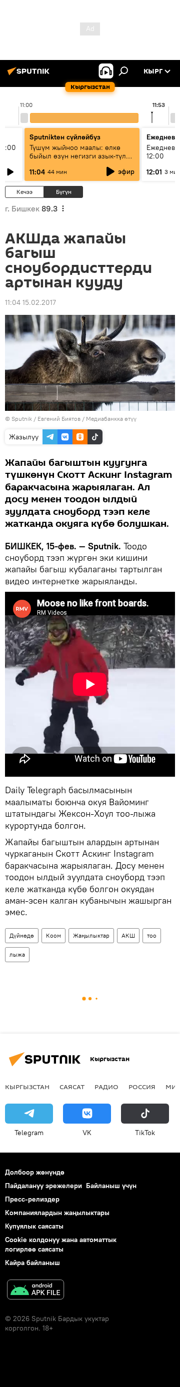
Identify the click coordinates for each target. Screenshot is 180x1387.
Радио (106, 1086)
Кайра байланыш (32, 1262)
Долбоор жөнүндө (34, 1172)
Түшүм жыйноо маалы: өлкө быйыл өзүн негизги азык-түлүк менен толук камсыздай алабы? (82, 156)
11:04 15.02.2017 (30, 302)
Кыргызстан (27, 1086)
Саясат (72, 1086)
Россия (142, 1086)
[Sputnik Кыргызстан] (30, 74)
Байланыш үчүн (111, 1185)
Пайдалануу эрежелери (43, 1185)
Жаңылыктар (91, 935)
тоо (151, 935)
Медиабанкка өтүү (111, 418)
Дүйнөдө (22, 935)
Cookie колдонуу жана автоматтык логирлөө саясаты (60, 1244)
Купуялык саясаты (34, 1226)
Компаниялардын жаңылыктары (57, 1212)
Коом (53, 935)
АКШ (128, 935)
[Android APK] (36, 1291)
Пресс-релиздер (32, 1199)
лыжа (17, 954)
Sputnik (22, 418)
